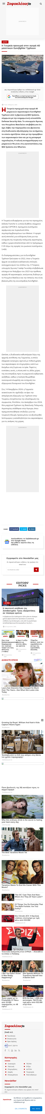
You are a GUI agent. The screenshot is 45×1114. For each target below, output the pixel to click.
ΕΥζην (28, 1066)
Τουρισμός (30, 1072)
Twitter (9, 1050)
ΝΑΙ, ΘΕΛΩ (36, 1109)
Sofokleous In (19, 4)
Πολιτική (11, 1066)
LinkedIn (15, 1050)
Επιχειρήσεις (12, 1069)
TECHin (29, 1064)
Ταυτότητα (11, 1036)
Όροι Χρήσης (12, 1041)
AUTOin (29, 1069)
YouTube (12, 1050)
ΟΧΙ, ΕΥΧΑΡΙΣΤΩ (21, 1109)
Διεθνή (5, 42)
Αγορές (10, 1072)
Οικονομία (11, 1064)
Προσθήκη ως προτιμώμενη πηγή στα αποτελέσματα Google (24, 96)
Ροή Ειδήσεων (31, 1075)
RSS (18, 1050)
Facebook (6, 1050)
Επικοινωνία (11, 1039)
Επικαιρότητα (13, 1075)
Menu (4, 3)
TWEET (24, 529)
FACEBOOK (15, 529)
